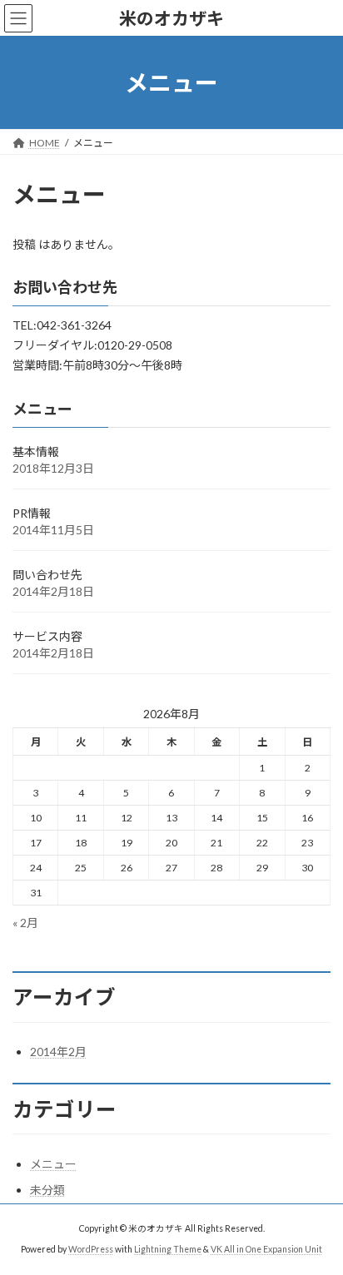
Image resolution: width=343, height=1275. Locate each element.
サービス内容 (47, 636)
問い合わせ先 (47, 575)
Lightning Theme (167, 1249)
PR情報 (31, 513)
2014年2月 (58, 1051)
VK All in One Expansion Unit (266, 1249)
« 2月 (25, 922)
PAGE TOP (318, 1219)
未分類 (47, 1190)
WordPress (90, 1249)
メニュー (53, 1164)
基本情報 (35, 451)
